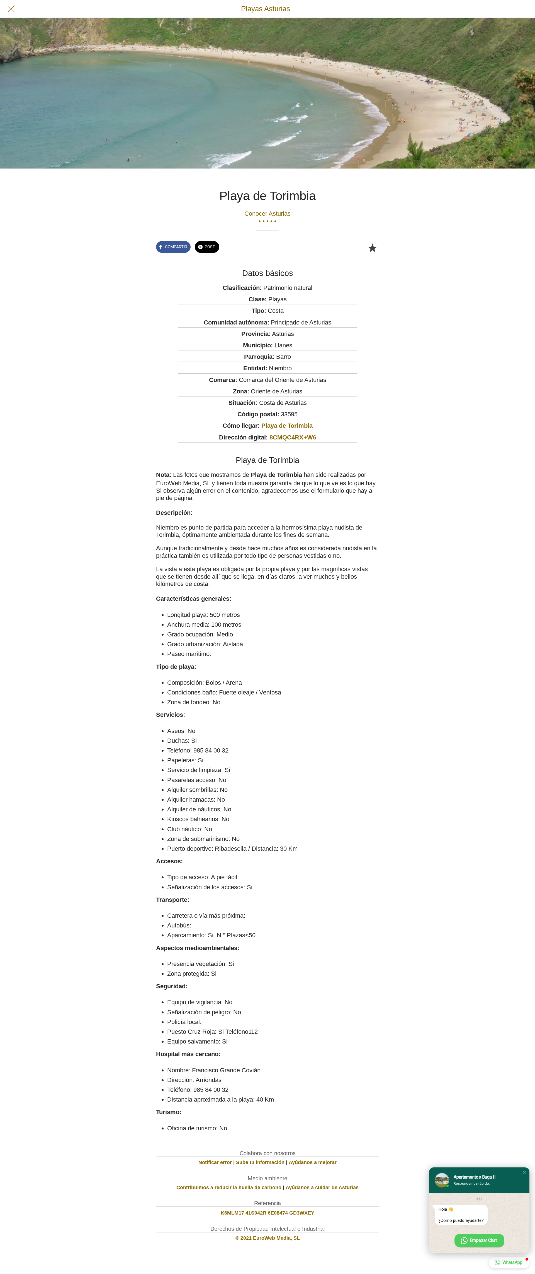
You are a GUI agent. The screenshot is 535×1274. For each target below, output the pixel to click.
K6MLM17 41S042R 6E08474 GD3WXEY (267, 1213)
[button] (524, 1172)
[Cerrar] (11, 9)
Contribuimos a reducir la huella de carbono (228, 1187)
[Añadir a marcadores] (372, 247)
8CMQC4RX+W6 (292, 437)
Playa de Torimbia (287, 425)
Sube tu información (260, 1162)
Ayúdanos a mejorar (313, 1162)
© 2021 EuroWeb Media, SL (267, 1238)
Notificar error (215, 1162)
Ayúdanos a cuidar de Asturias (322, 1187)
